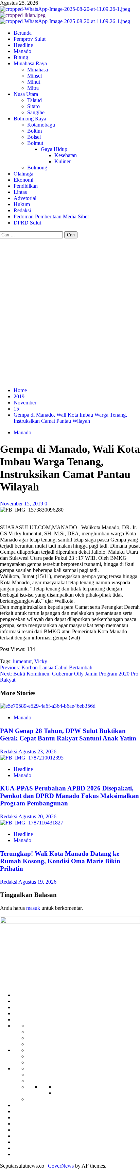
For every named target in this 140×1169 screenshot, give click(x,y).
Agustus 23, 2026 (37, 751)
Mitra (33, 88)
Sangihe (36, 112)
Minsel (34, 76)
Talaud (34, 100)
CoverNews (61, 1166)
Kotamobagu (41, 125)
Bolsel (34, 137)
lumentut (22, 661)
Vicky (40, 661)
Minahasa (37, 69)
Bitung (21, 57)
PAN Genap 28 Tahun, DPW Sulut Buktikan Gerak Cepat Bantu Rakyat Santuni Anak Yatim (68, 734)
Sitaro (33, 106)
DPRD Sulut (27, 223)
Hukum (22, 204)
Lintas (20, 192)
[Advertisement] (70, 312)
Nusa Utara (26, 94)
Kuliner (62, 161)
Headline (23, 45)
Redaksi (22, 210)
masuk (33, 908)
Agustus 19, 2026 (37, 882)
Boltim (34, 131)
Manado (22, 51)
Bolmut (35, 143)
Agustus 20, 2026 (37, 816)
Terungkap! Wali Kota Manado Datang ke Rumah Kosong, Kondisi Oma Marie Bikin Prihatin (60, 861)
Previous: (46, 667)
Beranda (23, 33)
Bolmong (37, 167)
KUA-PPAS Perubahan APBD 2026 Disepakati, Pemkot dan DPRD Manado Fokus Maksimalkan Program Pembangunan (69, 796)
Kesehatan (65, 155)
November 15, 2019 (22, 503)
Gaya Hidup (54, 149)
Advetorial (25, 198)
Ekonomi (23, 180)
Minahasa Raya (30, 63)
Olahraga (23, 174)
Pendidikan (26, 186)
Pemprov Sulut (30, 39)
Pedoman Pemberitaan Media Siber (51, 216)
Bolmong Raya (30, 118)
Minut (33, 82)
